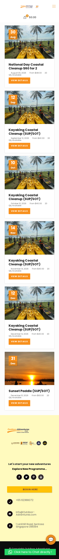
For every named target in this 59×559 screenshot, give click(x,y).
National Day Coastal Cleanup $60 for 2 (26, 66)
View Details (19, 80)
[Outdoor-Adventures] (29, 6)
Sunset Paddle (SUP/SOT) (29, 391)
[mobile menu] (54, 6)
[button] (30, 552)
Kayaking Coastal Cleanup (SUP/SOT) (24, 132)
